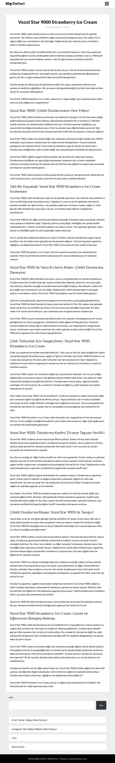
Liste (14, 738)
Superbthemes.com (78, 758)
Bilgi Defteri (15, 4)
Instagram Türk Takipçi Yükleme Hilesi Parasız (34, 729)
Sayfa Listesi (18, 746)
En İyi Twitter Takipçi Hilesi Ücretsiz (29, 720)
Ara (11, 697)
